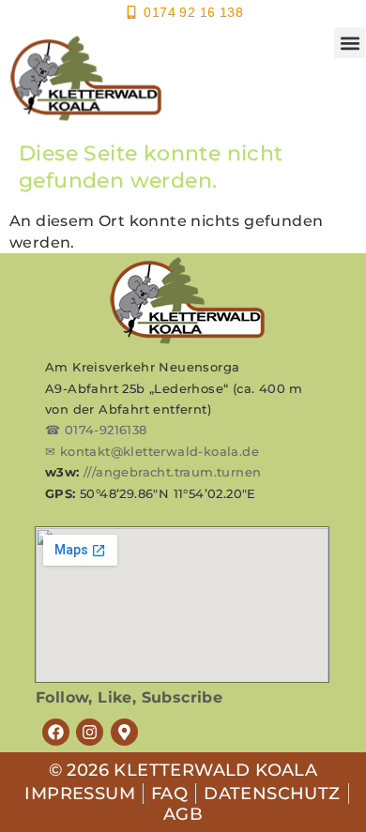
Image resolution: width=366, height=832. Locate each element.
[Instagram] (89, 732)
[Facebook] (55, 732)
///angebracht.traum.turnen (172, 471)
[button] (349, 42)
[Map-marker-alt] (124, 732)
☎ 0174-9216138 (96, 429)
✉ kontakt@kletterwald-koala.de (152, 451)
